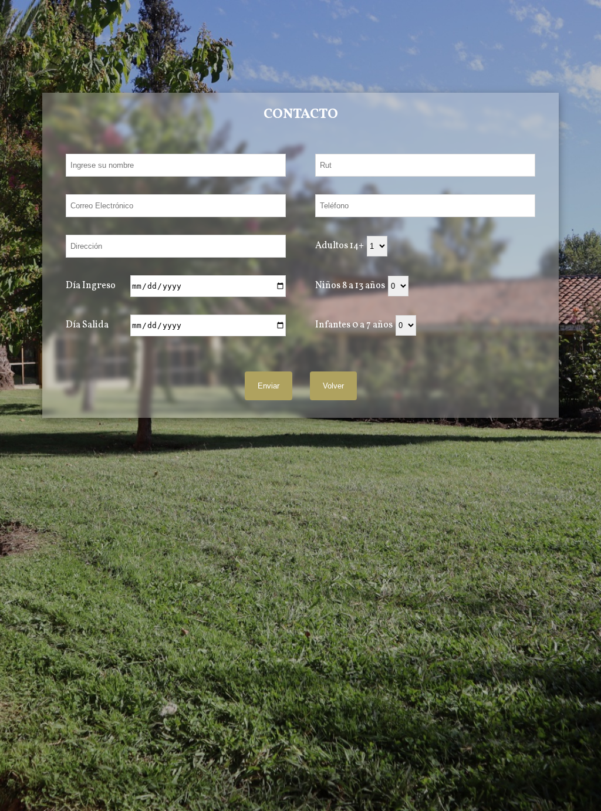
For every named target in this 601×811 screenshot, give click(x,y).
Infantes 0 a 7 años (354, 325)
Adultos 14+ (339, 245)
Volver (333, 385)
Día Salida (87, 325)
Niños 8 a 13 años (350, 285)
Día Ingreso (91, 285)
